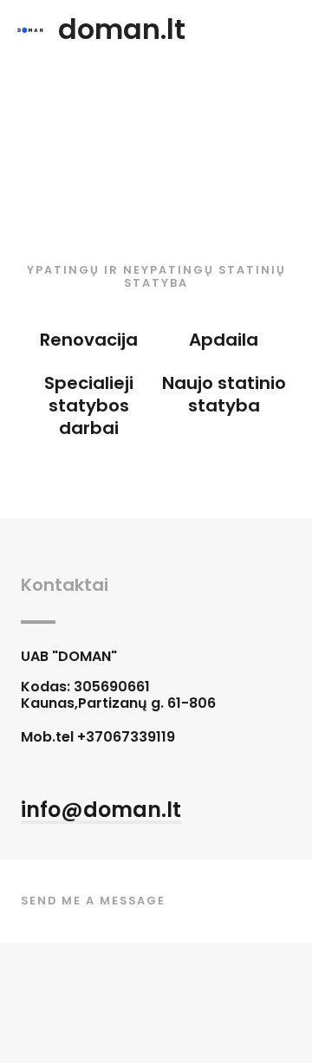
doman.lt (121, 29)
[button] (101, 812)
